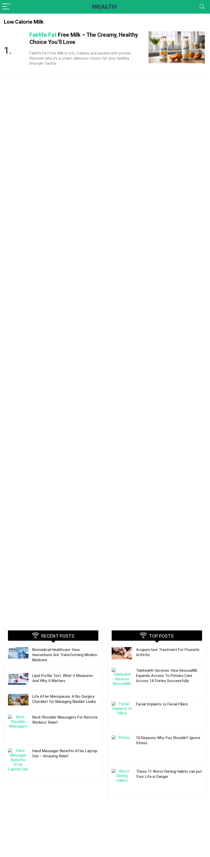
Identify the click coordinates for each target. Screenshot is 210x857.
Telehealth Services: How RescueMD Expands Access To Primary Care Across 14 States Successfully (166, 675)
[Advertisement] (53, 819)
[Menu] (6, 7)
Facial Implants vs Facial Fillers (162, 704)
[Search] (202, 7)
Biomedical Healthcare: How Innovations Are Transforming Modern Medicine (64, 654)
